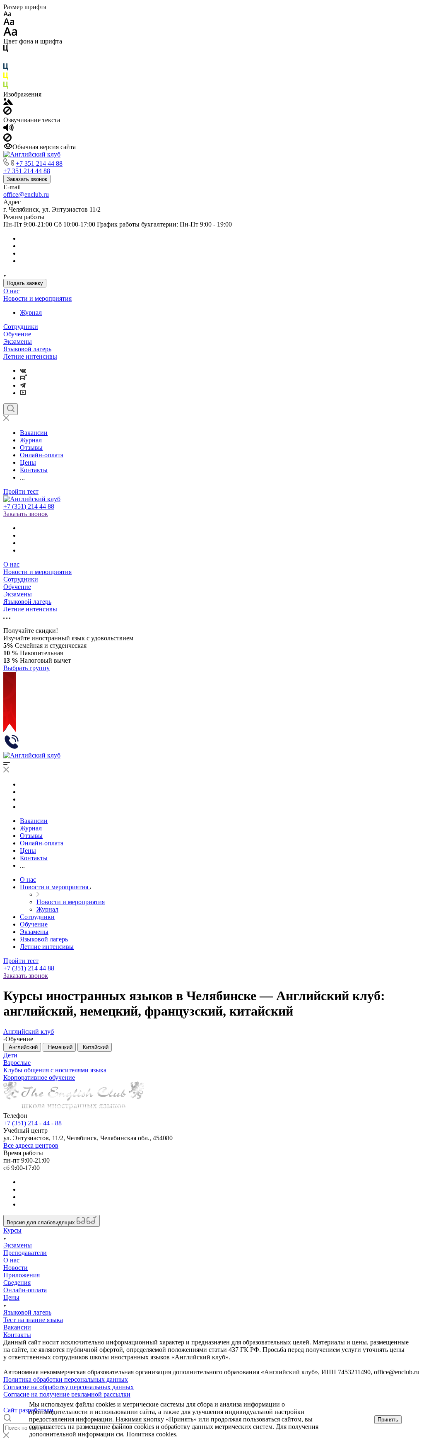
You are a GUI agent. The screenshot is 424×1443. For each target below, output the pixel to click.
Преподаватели (25, 1252)
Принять (388, 1419)
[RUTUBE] (23, 377)
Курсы (12, 1230)
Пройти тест (21, 491)
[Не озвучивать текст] (7, 139)
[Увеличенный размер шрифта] (10, 33)
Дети (10, 1055)
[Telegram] (23, 385)
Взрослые (17, 1062)
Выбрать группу (26, 667)
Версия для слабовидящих (42, 1222)
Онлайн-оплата (25, 1289)
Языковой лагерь (27, 348)
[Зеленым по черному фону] (5, 86)
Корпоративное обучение (39, 1077)
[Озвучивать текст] (8, 129)
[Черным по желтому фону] (5, 77)
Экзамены (17, 341)
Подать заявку (25, 283)
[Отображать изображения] (8, 102)
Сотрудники (20, 326)
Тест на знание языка (33, 1319)
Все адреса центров (30, 1145)
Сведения (17, 1282)
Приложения (21, 1275)
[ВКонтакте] (23, 370)
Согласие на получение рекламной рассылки (66, 1394)
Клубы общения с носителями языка (54, 1070)
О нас (11, 290)
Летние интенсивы (30, 356)
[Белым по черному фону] (5, 59)
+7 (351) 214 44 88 (28, 506)
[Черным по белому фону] (5, 50)
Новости (15, 1267)
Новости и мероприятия (37, 298)
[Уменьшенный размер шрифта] (7, 14)
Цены (11, 1297)
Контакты (17, 1334)
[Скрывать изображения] (7, 112)
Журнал (31, 312)
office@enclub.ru (26, 194)
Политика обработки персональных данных (65, 1379)
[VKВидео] (23, 392)
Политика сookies (151, 1434)
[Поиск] (10, 409)
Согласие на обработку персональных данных (68, 1386)
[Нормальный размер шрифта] (8, 23)
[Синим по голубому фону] (5, 68)
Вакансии (17, 1327)
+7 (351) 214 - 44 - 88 (32, 1123)
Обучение (17, 334)
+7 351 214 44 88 (39, 163)
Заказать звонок (27, 179)
